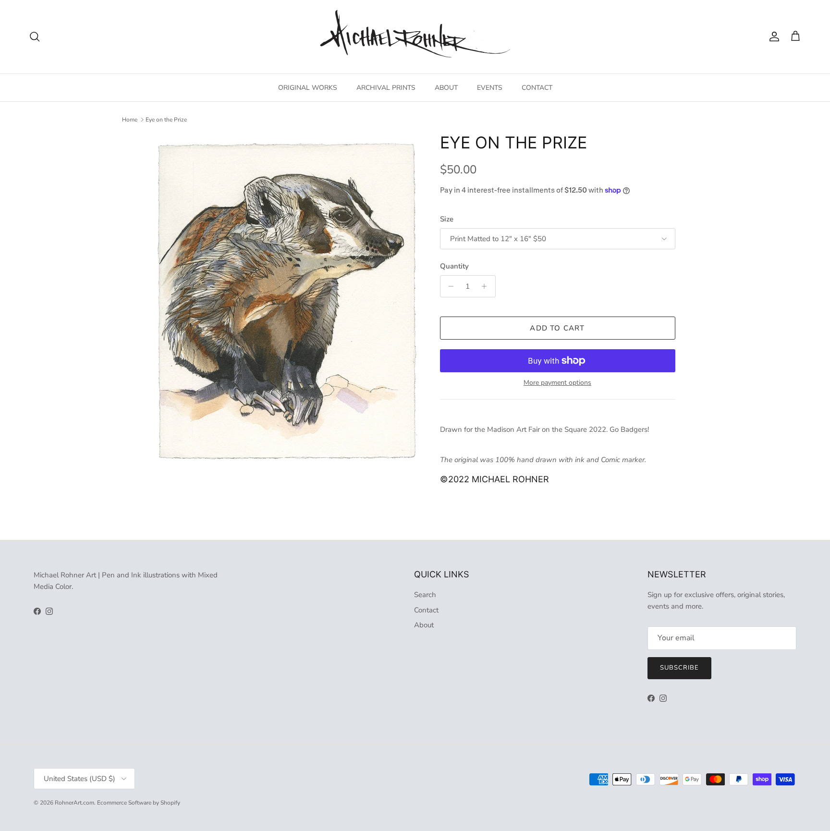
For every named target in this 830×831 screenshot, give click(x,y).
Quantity (454, 266)
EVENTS (489, 87)
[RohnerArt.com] (415, 37)
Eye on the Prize (166, 119)
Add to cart (557, 328)
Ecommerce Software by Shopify (138, 803)
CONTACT (537, 87)
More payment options (557, 383)
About (424, 625)
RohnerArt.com (74, 803)
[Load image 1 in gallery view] (287, 302)
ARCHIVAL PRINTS (385, 87)
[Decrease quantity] (448, 286)
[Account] (772, 36)
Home (129, 119)
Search (425, 594)
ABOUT (446, 87)
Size (446, 219)
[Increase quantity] (486, 286)
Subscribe (679, 667)
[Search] (34, 36)
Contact (426, 610)
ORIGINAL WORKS (307, 87)
